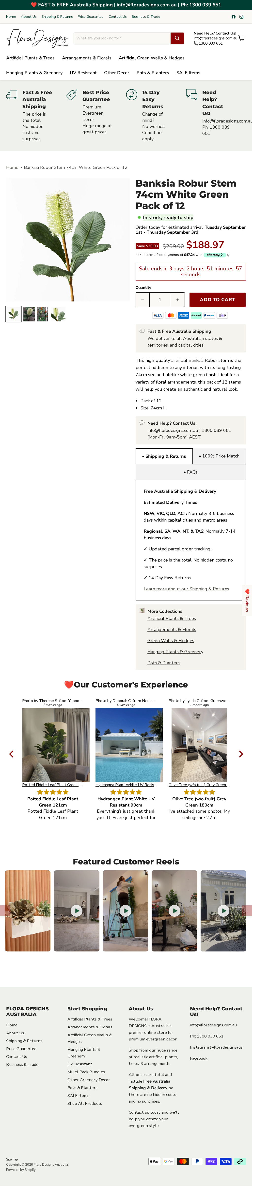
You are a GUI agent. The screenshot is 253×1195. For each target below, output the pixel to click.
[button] (12, 754)
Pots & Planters (153, 73)
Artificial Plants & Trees (30, 58)
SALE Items (188, 73)
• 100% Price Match (219, 456)
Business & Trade (146, 17)
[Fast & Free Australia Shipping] (36, 115)
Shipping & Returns (57, 17)
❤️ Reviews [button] (247, 600)
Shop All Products (84, 1103)
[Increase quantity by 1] (178, 299)
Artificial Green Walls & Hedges (152, 58)
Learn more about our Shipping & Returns (186, 589)
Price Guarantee (91, 17)
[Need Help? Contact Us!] (216, 115)
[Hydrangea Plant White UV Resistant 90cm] (126, 745)
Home (11, 17)
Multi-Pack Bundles (86, 1072)
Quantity (143, 287)
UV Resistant (83, 73)
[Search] (177, 38)
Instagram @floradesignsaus (216, 1047)
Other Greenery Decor (88, 1080)
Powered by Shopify (21, 1170)
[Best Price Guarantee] (96, 115)
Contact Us (118, 17)
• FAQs (191, 472)
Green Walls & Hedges (170, 641)
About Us (29, 17)
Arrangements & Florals (86, 58)
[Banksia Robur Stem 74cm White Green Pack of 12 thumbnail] (13, 314)
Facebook (198, 1058)
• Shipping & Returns (164, 456)
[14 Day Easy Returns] (156, 115)
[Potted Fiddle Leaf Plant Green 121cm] (52, 745)
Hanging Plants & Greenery (34, 73)
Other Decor (116, 73)
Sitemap (12, 1159)
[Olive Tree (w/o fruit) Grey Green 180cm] (199, 745)
